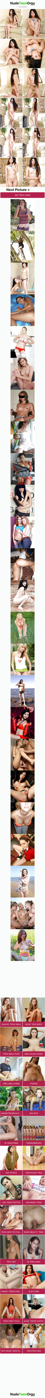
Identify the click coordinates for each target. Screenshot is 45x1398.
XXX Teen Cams (22, 195)
